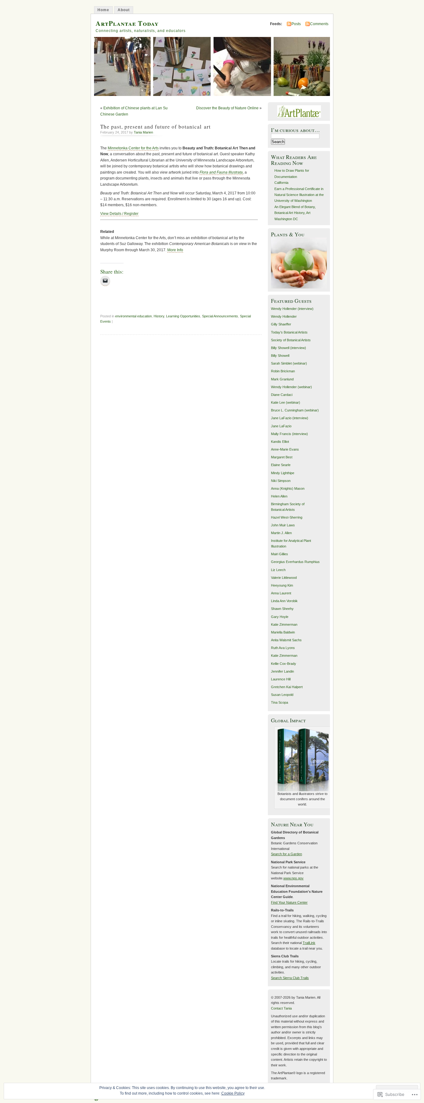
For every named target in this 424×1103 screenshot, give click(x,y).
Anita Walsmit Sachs (286, 640)
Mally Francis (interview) (289, 434)
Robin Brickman (283, 371)
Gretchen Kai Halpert (287, 687)
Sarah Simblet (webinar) (289, 363)
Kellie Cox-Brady (283, 663)
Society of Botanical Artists (291, 340)
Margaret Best (281, 457)
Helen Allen (279, 496)
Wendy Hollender (284, 316)
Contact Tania (281, 1008)
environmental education (133, 316)
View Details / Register (119, 213)
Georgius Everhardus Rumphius (295, 562)
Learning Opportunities (183, 316)
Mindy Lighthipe (282, 473)
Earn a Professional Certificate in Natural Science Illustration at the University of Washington (299, 195)
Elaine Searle (281, 465)
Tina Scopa (279, 702)
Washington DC (286, 219)
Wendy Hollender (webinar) (291, 387)
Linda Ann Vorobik (284, 601)
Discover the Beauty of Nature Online (227, 108)
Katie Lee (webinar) (285, 402)
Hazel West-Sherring (286, 517)
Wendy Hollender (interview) (292, 309)
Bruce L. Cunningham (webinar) (295, 410)
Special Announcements (220, 316)
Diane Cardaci (281, 395)
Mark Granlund (282, 379)
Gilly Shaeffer (281, 324)
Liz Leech (278, 570)
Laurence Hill (281, 679)
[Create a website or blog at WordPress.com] (96, 1099)
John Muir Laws (283, 525)
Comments (319, 24)
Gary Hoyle (279, 617)
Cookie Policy (233, 1093)
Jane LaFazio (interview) (289, 418)
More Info (175, 250)
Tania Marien (143, 132)
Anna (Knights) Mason (287, 488)
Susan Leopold (282, 695)
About (124, 10)
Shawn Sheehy (282, 609)
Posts (296, 24)
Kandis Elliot (280, 441)
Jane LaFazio (281, 426)
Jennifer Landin (282, 671)
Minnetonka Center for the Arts (133, 148)
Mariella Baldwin (283, 632)
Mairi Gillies (279, 554)
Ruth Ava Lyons (283, 648)
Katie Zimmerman (284, 624)
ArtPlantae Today (127, 23)
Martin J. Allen (281, 533)
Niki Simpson (281, 481)
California (281, 182)
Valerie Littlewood (284, 577)
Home (103, 10)
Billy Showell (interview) (288, 348)
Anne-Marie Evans (285, 449)
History (159, 316)
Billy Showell (280, 355)
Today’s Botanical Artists (289, 332)
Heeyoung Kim (282, 585)
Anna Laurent (281, 593)
